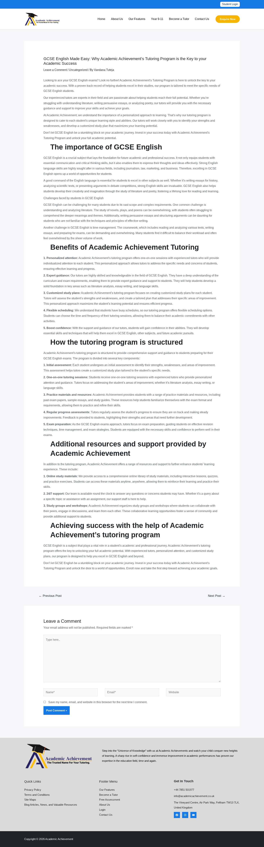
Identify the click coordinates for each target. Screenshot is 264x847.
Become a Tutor (179, 19)
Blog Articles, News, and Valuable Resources (50, 804)
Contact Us (202, 19)
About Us (117, 19)
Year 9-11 (157, 19)
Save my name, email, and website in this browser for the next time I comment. (97, 702)
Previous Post (50, 596)
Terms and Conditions (37, 794)
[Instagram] (185, 815)
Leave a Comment (55, 69)
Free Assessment (109, 799)
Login (102, 809)
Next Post (216, 596)
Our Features (137, 19)
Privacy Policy (32, 789)
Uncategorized (78, 69)
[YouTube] (193, 815)
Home (101, 19)
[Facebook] (177, 815)
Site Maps (30, 799)
